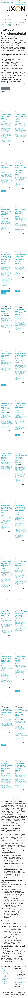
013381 (17, 566)
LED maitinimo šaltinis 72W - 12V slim (6, 455)
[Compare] (8, 108)
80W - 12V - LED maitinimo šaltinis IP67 (20, 563)
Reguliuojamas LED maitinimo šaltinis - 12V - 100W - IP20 (6, 659)
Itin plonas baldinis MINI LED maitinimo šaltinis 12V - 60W (7, 767)
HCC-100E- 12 (4, 616)
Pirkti (8, 144)
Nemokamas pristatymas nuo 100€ (11, 1)
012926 (3, 216)
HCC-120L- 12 (4, 313)
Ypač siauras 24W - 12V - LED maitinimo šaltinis (6, 212)
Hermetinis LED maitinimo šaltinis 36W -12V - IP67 (6, 406)
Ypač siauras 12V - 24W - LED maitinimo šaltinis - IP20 (21, 257)
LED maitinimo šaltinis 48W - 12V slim (6, 355)
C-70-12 (17, 771)
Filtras (6, 89)
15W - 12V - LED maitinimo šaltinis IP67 (20, 211)
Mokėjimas (5, 976)
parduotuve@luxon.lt (21, 982)
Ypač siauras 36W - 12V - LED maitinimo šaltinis (20, 312)
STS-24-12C (18, 261)
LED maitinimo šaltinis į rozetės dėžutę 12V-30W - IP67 (7, 564)
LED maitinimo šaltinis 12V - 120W (6, 309)
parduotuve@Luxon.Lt (8, 2)
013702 (17, 410)
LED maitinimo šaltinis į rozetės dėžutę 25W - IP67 (20, 406)
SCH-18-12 (3, 261)
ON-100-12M (18, 717)
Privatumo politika (5, 978)
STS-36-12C (18, 172)
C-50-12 (3, 514)
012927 (17, 316)
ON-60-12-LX (18, 360)
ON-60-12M (4, 771)
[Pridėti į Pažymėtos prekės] (6, 108)
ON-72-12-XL (4, 458)
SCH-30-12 (17, 512)
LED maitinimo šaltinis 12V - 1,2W (6, 116)
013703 (3, 568)
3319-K (17, 119)
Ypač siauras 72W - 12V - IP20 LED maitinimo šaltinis (7, 711)
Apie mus (5, 969)
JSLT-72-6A (4, 715)
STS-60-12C (18, 618)
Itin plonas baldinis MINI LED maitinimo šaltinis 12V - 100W (21, 712)
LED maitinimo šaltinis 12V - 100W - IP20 (6, 613)
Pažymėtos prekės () (20, 4)
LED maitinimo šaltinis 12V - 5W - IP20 (21, 116)
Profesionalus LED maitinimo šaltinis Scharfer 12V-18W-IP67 (6, 257)
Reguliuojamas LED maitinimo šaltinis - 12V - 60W (20, 356)
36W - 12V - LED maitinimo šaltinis (6, 167)
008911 (3, 410)
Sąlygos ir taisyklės (5, 982)
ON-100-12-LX (4, 663)
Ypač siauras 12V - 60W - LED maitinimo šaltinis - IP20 (21, 614)
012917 (3, 170)
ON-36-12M (18, 462)
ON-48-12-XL (4, 358)
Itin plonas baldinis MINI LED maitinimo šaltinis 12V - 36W (21, 457)
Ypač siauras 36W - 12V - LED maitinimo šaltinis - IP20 (20, 168)
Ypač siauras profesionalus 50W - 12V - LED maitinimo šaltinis (6, 509)
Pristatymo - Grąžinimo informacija (5, 972)
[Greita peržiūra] (7, 111)
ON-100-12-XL (18, 661)
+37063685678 (21, 2)
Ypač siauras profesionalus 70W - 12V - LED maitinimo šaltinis (20, 767)
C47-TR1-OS (4, 119)
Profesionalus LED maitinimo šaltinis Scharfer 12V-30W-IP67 (20, 508)
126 (16, 214)
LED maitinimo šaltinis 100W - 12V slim (20, 658)
